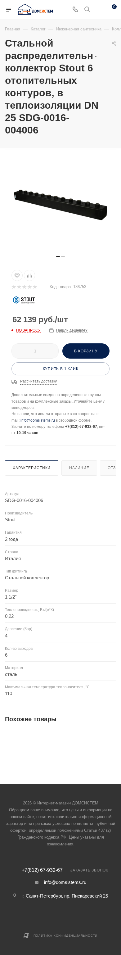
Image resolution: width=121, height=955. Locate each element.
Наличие (79, 468)
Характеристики (32, 468)
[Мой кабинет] (98, 9)
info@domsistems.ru (37, 420)
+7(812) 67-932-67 (42, 870)
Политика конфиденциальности (66, 935)
